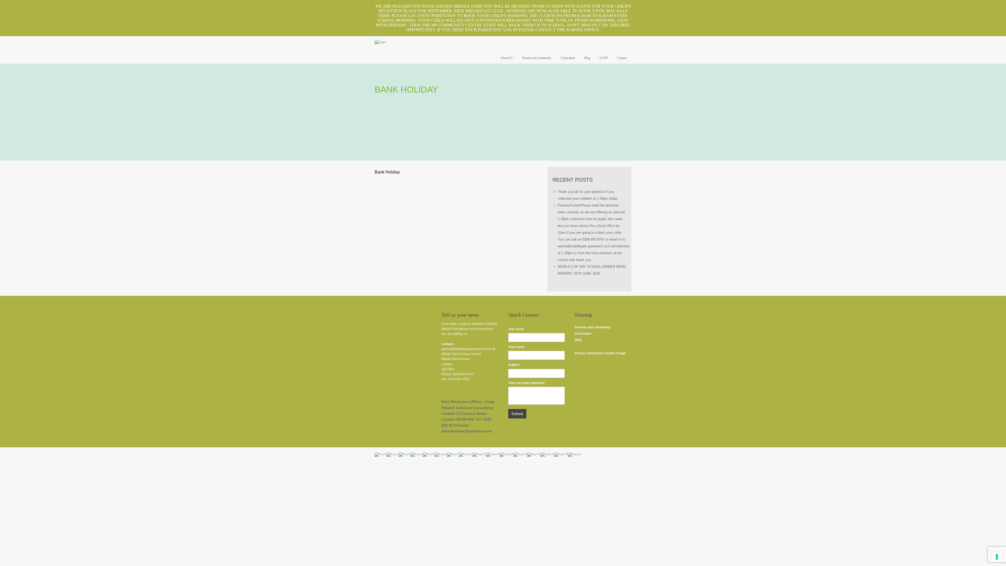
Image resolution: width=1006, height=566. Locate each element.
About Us (506, 58)
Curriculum (568, 58)
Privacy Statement (589, 353)
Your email (516, 347)
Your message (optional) (526, 383)
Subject (514, 365)
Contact (622, 58)
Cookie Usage (616, 353)
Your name (516, 329)
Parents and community (536, 58)
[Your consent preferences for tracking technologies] (997, 557)
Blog (587, 58)
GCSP (604, 58)
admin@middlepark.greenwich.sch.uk (468, 349)
